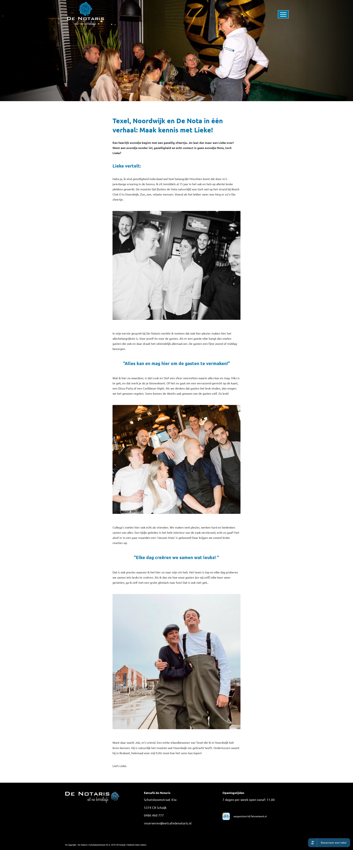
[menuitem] (278, 14)
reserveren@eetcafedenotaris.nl (168, 823)
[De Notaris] (85, 14)
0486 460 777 (154, 815)
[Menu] (278, 14)
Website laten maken (136, 844)
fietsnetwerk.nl (258, 816)
